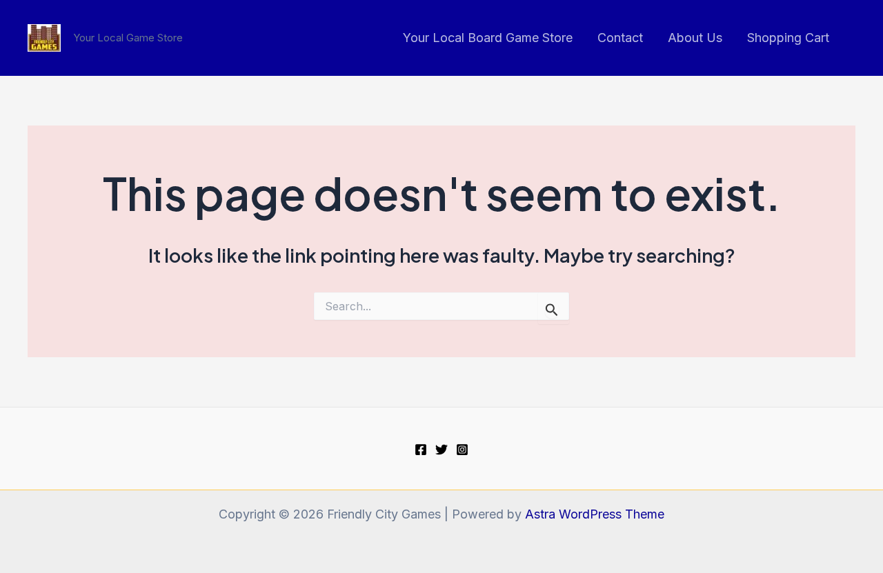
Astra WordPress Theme (594, 514)
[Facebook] (421, 449)
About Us (695, 37)
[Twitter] (441, 449)
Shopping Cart (788, 37)
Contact (620, 37)
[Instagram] (462, 449)
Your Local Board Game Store (488, 37)
